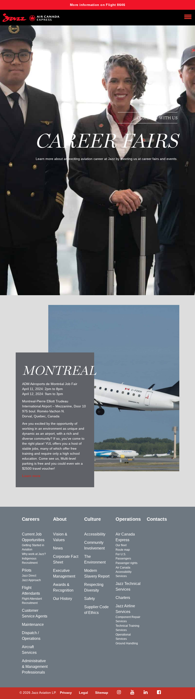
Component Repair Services (128, 619)
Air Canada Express (125, 537)
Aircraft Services (29, 650)
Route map (123, 549)
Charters (123, 598)
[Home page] (30, 17)
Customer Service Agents (34, 613)
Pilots (26, 570)
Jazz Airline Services (125, 609)
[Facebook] (159, 692)
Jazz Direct (29, 575)
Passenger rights (126, 563)
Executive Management (64, 573)
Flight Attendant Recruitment (32, 601)
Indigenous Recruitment (30, 560)
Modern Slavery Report (96, 573)
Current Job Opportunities (33, 537)
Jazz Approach (31, 580)
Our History (62, 599)
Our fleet (121, 545)
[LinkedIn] (145, 692)
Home (144, 105)
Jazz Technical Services (128, 586)
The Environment (95, 559)
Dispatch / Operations (31, 636)
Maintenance (33, 624)
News (58, 548)
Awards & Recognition (63, 587)
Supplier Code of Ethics (96, 610)
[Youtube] (132, 692)
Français (156, 534)
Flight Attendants (31, 590)
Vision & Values (60, 537)
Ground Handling (127, 643)
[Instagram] (119, 692)
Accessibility (94, 534)
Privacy (66, 692)
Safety (89, 599)
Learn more (31, 476)
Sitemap (101, 692)
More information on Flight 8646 (97, 5)
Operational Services (123, 637)
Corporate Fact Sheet (65, 559)
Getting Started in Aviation (33, 547)
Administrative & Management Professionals (35, 666)
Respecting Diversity (93, 587)
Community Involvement (94, 545)
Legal (83, 692)
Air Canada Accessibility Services (124, 572)
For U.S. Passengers (123, 556)
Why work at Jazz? (34, 554)
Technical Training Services (127, 628)
